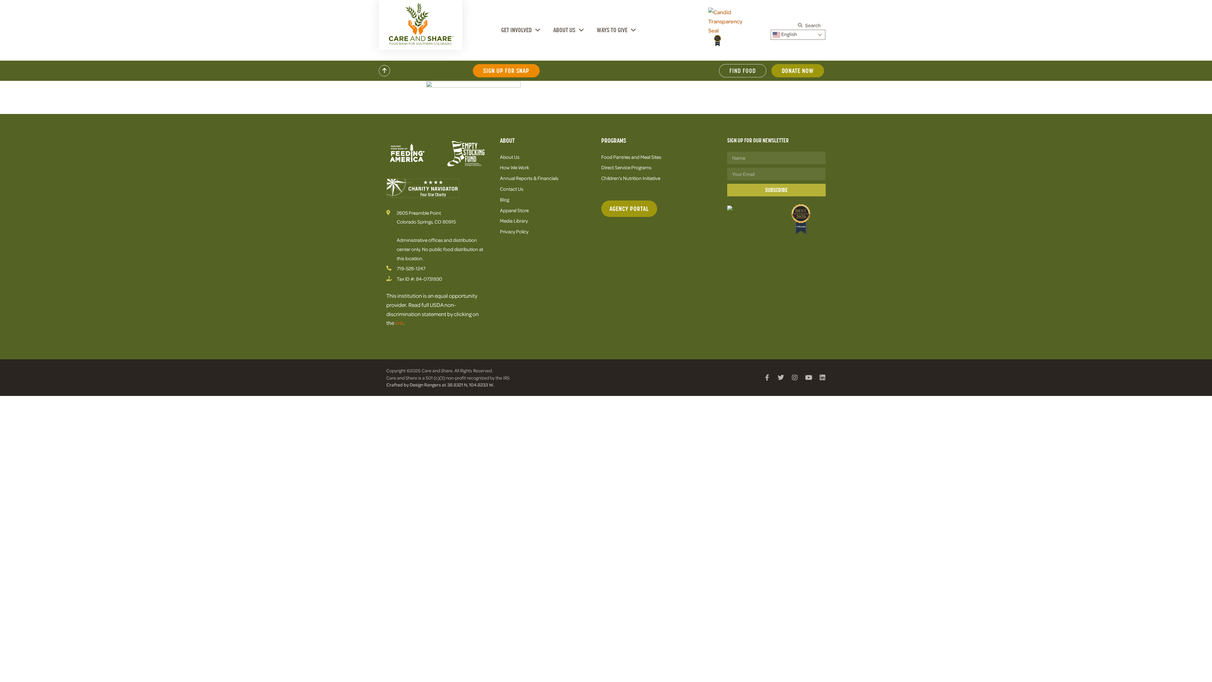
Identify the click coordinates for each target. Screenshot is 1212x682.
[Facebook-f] (767, 377)
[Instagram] (795, 377)
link (399, 322)
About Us (564, 30)
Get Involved (516, 30)
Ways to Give (612, 30)
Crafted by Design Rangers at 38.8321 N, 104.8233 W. (440, 384)
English (788, 34)
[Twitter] (781, 377)
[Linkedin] (822, 377)
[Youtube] (808, 377)
